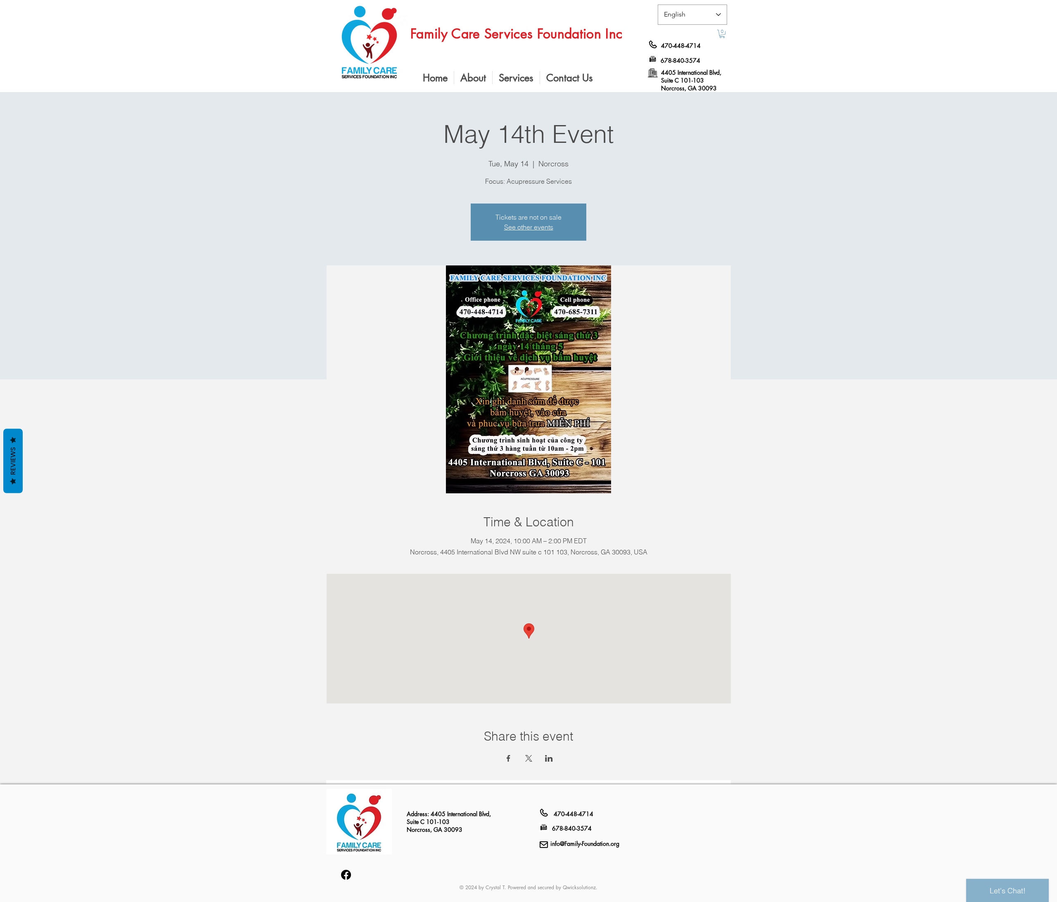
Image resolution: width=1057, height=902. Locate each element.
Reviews (13, 461)
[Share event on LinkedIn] (549, 758)
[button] (722, 34)
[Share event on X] (529, 758)
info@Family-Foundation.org (584, 844)
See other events (528, 227)
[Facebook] (346, 875)
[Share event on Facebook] (508, 758)
